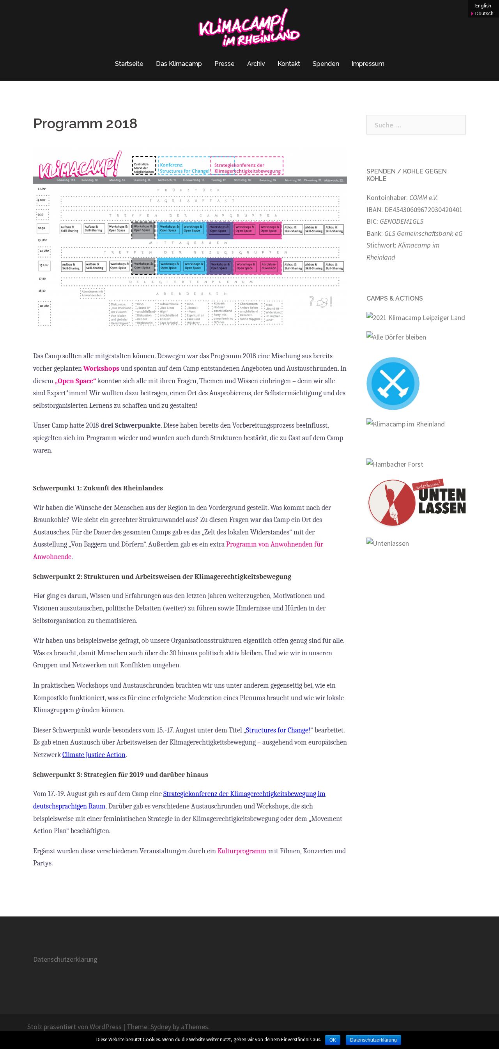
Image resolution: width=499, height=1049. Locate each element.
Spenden (326, 63)
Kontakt (289, 63)
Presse (224, 63)
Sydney (160, 1026)
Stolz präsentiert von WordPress (74, 1026)
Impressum (368, 63)
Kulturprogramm (242, 851)
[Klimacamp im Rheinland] (249, 29)
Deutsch (484, 13)
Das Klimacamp (179, 63)
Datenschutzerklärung (65, 959)
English (483, 6)
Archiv (256, 63)
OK (332, 1040)
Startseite (129, 63)
